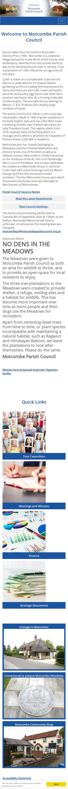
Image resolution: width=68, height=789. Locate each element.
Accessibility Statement (16, 778)
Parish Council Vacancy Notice (21, 192)
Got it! (56, 784)
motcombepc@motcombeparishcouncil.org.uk (31, 231)
